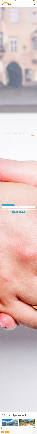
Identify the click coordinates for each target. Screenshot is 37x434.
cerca (16, 211)
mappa (22, 211)
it (34, 0)
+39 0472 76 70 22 (13, 0)
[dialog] (18, 430)
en (33, 0)
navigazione (34, 4)
